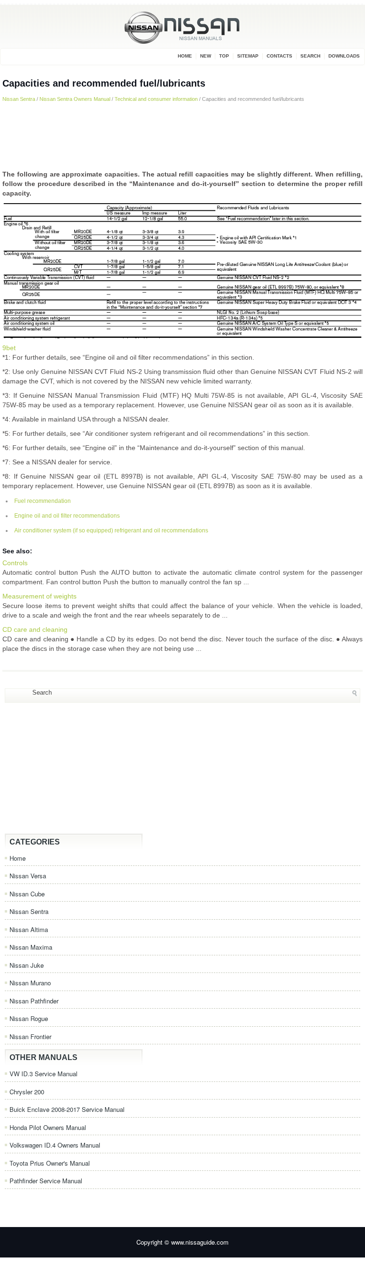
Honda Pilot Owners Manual (48, 1127)
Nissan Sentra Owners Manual (74, 99)
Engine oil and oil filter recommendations (67, 515)
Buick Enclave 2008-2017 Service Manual (67, 1109)
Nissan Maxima (31, 947)
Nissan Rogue (29, 1018)
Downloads (344, 56)
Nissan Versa (28, 875)
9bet (9, 348)
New (205, 56)
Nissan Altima (29, 929)
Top (224, 56)
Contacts (279, 56)
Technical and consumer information (156, 99)
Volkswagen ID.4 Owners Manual (55, 1144)
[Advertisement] (182, 136)
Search (310, 56)
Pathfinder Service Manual (46, 1180)
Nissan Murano (30, 982)
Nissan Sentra (18, 99)
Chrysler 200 (27, 1091)
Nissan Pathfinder (34, 1000)
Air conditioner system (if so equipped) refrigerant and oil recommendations (111, 530)
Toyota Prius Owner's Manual (50, 1163)
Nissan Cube (27, 893)
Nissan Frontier (30, 1036)
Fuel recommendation (42, 501)
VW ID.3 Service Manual (43, 1073)
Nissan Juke (27, 965)
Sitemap (248, 56)
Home (185, 56)
